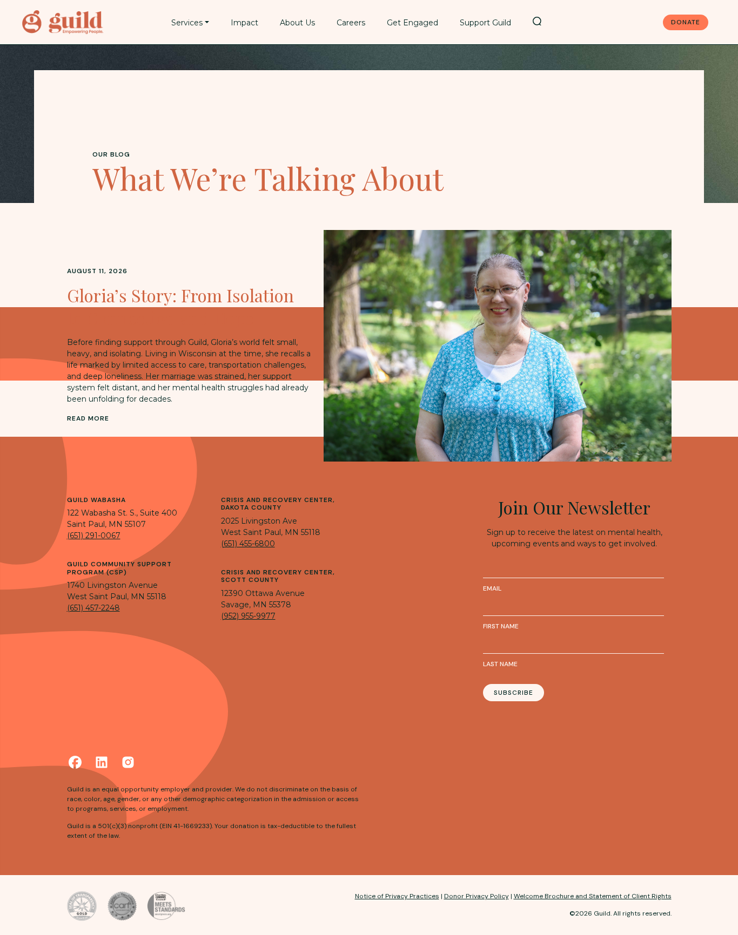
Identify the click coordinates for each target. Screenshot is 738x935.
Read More (88, 418)
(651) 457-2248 (93, 608)
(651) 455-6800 (248, 543)
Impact (244, 23)
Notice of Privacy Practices (397, 896)
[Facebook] (75, 762)
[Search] (537, 21)
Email (492, 588)
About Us (297, 23)
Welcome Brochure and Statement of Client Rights (593, 896)
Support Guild (485, 23)
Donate (685, 22)
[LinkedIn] (101, 762)
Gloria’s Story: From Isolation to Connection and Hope (180, 306)
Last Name (500, 664)
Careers (351, 23)
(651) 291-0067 (93, 535)
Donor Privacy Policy (476, 896)
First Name (501, 626)
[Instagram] (128, 762)
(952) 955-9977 (248, 616)
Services (187, 23)
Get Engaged (412, 23)
